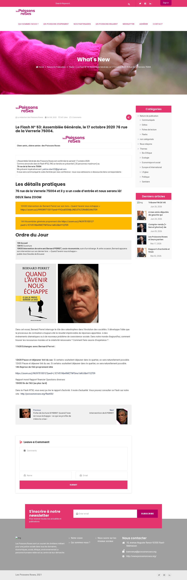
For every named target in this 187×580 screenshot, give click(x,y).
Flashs (71, 67)
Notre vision (77, 538)
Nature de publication (56, 67)
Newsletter (128, 24)
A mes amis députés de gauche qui (158, 213)
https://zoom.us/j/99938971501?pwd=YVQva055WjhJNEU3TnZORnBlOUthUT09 (59, 209)
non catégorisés (147, 139)
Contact (158, 24)
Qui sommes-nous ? (28, 24)
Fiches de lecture (149, 130)
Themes (143, 149)
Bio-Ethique (147, 153)
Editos (144, 125)
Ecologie (145, 158)
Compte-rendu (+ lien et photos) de (157, 226)
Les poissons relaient (107, 24)
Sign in (166, 3)
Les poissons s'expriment (56, 24)
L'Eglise (145, 172)
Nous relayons (146, 144)
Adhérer (143, 24)
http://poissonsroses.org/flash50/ (37, 394)
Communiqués (148, 120)
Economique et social (151, 162)
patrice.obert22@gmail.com (54, 169)
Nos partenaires (82, 24)
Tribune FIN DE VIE (157, 202)
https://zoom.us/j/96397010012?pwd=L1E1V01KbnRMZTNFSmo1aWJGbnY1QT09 (55, 373)
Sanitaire (146, 182)
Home (41, 67)
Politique (145, 177)
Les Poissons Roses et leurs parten (158, 238)
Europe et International (152, 167)
